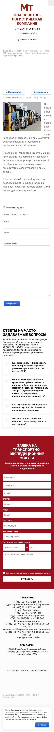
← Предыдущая (13, 92)
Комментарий (10, 243)
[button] (27, 39)
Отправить (11, 303)
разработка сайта (21, 695)
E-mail (6, 232)
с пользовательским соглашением (34, 573)
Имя (6, 222)
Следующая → (41, 92)
